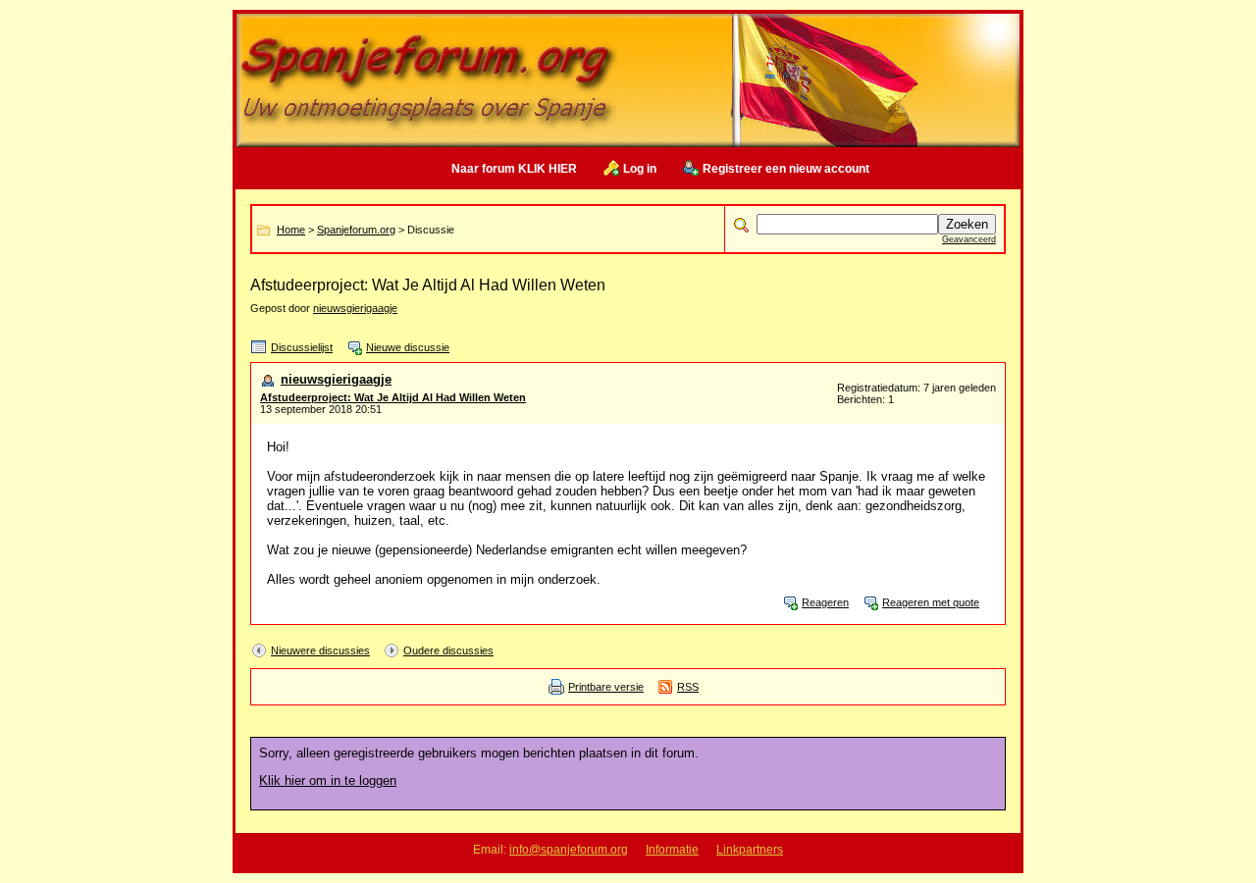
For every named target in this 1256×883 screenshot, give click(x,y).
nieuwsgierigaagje (355, 308)
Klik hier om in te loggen (327, 780)
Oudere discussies (448, 650)
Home (291, 229)
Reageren (825, 602)
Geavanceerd (969, 239)
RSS (688, 687)
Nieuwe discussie (407, 347)
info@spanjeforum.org (568, 850)
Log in (639, 169)
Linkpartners (749, 850)
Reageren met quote (930, 602)
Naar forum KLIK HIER (514, 169)
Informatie (672, 850)
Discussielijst (302, 347)
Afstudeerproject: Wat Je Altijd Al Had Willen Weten (393, 397)
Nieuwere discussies (320, 650)
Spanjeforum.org (356, 229)
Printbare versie (606, 687)
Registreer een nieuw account (786, 169)
